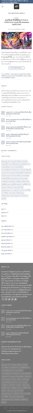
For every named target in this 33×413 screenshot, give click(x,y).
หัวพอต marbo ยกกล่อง (7, 195)
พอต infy (4, 187)
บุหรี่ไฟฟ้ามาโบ (26, 184)
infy (9, 161)
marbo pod (12, 172)
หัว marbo (12, 193)
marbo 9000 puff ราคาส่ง (8, 167)
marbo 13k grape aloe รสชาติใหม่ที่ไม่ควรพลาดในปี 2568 (19, 120)
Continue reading (16, 67)
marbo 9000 (5, 164)
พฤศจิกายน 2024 (6, 236)
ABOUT (6, 408)
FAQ (28, 408)
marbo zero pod (6, 175)
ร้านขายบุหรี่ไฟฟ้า (5, 77)
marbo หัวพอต (25, 175)
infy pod (14, 161)
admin (23, 29)
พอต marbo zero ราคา (7, 190)
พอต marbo (10, 187)
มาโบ (22, 190)
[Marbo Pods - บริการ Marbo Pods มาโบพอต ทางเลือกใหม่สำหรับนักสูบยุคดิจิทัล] (16, 6)
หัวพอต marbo (20, 193)
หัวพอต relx (17, 195)
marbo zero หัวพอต (15, 175)
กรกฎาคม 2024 (6, 250)
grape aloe (4, 161)
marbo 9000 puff (13, 164)
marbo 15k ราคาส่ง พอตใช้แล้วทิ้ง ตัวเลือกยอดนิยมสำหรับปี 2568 (19, 113)
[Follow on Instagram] (6, 299)
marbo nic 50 (5, 172)
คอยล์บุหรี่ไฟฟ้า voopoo (21, 76)
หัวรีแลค (13, 77)
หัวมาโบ (4, 198)
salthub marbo (25, 181)
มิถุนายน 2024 (5, 254)
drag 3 (21, 74)
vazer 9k (9, 76)
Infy (2, 209)
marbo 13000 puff (6, 169)
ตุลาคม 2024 (5, 240)
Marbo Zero (28, 172)
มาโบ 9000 (27, 190)
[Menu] (2, 6)
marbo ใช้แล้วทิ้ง (6, 178)
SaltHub (18, 181)
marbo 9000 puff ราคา (24, 164)
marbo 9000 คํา (19, 167)
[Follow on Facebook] (2, 299)
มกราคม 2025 (5, 230)
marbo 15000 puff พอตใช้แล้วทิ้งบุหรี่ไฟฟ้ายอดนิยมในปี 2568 (17, 135)
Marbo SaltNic (20, 172)
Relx (2, 216)
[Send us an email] (12, 299)
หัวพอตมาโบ (25, 195)
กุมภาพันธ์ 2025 (6, 226)
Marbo (16, 17)
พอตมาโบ (16, 190)
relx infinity (4, 181)
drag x (24, 74)
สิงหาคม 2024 (5, 247)
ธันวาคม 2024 (5, 233)
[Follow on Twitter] (9, 299)
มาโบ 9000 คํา (5, 193)
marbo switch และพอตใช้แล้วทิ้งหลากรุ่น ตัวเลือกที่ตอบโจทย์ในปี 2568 (18, 127)
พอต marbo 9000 (19, 187)
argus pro (16, 74)
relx (19, 178)
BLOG (17, 408)
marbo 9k (24, 161)
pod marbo (14, 178)
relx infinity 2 (12, 181)
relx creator (24, 178)
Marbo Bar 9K (15, 169)
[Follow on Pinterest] (15, 299)
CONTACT (23, 408)
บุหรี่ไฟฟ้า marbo (6, 184)
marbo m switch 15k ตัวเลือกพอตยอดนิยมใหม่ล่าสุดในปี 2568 (18, 142)
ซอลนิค (29, 76)
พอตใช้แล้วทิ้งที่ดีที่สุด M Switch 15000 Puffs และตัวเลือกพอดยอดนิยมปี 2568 (16, 22)
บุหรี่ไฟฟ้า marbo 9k (16, 184)
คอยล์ (13, 76)
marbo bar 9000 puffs (25, 169)
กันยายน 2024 (5, 243)
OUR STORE (12, 408)
